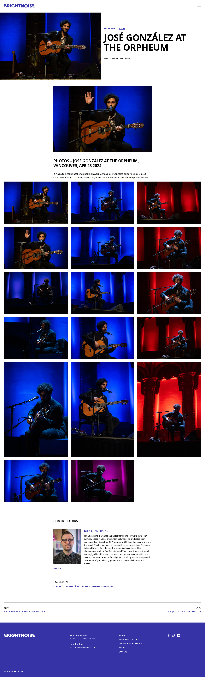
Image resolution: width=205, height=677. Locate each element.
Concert (58, 586)
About (122, 647)
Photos (96, 586)
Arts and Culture (129, 639)
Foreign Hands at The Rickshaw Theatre (26, 611)
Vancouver (107, 586)
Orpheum (85, 586)
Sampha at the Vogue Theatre (184, 611)
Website (57, 568)
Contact (124, 651)
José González (71, 586)
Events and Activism (130, 643)
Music (122, 28)
